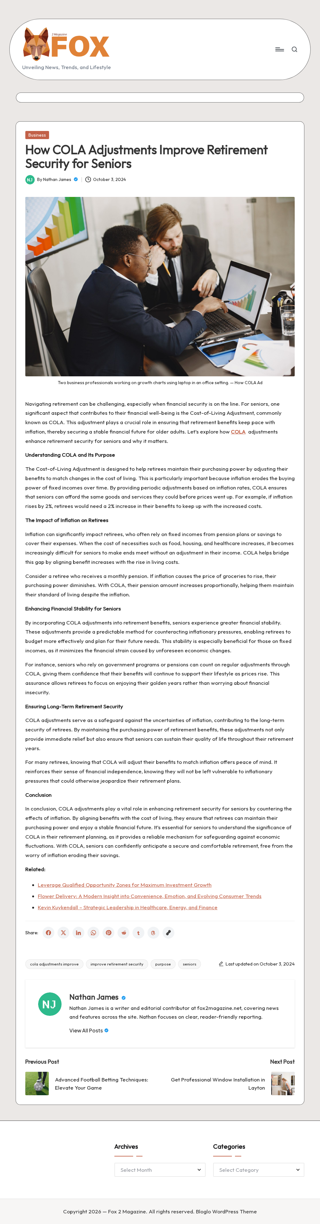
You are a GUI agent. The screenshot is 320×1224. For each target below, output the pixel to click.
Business (37, 135)
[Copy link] (168, 933)
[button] (89, 1030)
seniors (189, 963)
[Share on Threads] (153, 933)
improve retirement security (117, 963)
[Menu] (279, 49)
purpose (163, 963)
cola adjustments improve (54, 963)
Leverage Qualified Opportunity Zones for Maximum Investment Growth (125, 884)
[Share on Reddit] (123, 933)
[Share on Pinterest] (108, 933)
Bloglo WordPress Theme (226, 1211)
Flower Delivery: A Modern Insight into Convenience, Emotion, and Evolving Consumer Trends (150, 896)
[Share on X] (63, 933)
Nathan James (94, 996)
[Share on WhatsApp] (93, 933)
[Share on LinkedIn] (78, 933)
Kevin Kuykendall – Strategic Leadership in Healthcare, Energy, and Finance (128, 907)
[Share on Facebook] (48, 933)
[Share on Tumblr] (138, 933)
